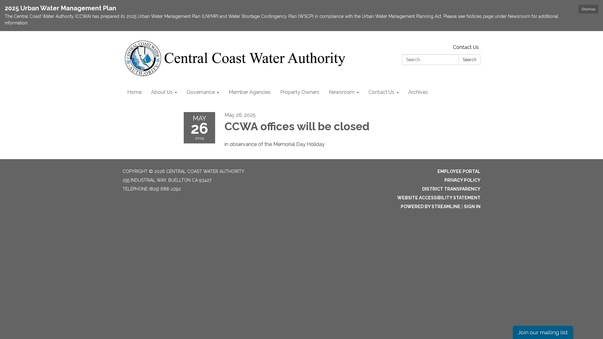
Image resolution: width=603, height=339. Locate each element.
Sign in (472, 206)
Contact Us (466, 47)
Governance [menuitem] (201, 92)
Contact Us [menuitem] (381, 92)
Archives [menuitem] (418, 92)
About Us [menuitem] (162, 92)
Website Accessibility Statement (439, 197)
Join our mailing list (543, 332)
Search (469, 59)
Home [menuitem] (134, 92)
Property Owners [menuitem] (299, 92)
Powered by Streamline (430, 206)
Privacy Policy (462, 180)
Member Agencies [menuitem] (250, 92)
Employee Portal (459, 171)
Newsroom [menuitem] (342, 92)
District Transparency (451, 188)
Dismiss (588, 9)
